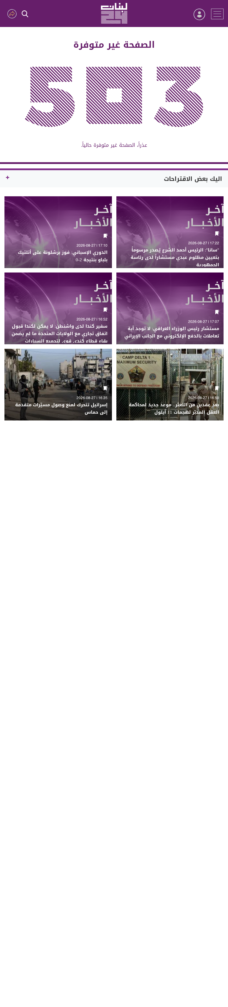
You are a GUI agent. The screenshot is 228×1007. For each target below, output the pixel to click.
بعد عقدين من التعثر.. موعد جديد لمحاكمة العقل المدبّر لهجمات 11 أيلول (174, 408)
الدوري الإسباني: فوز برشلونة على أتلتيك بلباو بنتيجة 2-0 (62, 256)
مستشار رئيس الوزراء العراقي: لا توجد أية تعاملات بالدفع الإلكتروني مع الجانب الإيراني (171, 332)
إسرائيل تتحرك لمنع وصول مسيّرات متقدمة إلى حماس (61, 408)
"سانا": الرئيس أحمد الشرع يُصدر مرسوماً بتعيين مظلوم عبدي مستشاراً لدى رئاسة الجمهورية (175, 257)
